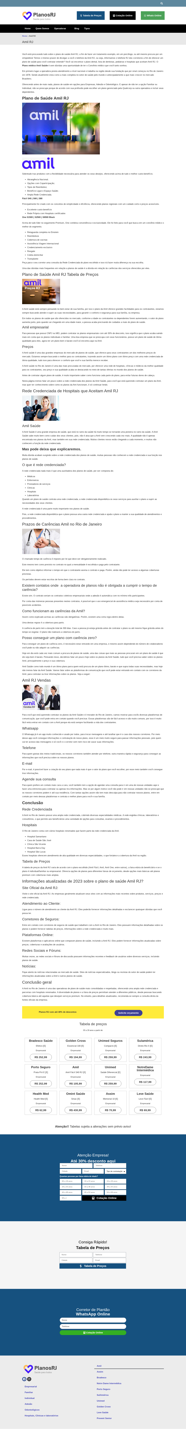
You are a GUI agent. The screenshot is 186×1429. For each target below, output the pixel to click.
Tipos (87, 28)
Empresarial (31, 1386)
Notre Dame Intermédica (109, 1383)
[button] (162, 3)
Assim (100, 1372)
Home (27, 28)
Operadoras (60, 28)
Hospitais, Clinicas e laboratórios (41, 1415)
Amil (99, 1366)
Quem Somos (42, 28)
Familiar (29, 1392)
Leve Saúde (102, 1412)
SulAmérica (102, 1395)
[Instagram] (29, 1379)
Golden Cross (104, 1406)
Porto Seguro (103, 1389)
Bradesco (101, 1377)
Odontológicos (32, 1410)
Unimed (101, 1401)
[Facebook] (24, 1379)
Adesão (28, 1404)
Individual (30, 1398)
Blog (76, 28)
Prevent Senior (104, 1418)
